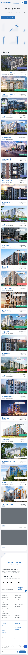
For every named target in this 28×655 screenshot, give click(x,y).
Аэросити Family (6, 611)
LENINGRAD (17, 617)
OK (22, 652)
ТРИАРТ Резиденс (6, 617)
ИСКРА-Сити (18, 597)
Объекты (4, 623)
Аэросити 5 (5, 602)
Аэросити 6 (5, 604)
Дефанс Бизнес (18, 602)
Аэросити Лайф (6, 615)
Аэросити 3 (5, 597)
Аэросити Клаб (5, 613)
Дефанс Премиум (19, 604)
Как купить (4, 628)
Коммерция (17, 623)
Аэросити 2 (5, 595)
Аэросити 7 (5, 606)
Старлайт (17, 599)
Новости (4, 632)
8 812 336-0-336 (16, 2)
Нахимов (18, 612)
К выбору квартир (8, 17)
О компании (4, 625)
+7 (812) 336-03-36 (7, 576)
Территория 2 (18, 615)
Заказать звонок (16, 3)
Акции (3, 630)
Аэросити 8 (5, 608)
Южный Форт (18, 595)
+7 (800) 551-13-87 (11, 578)
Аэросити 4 (5, 599)
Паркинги (17, 631)
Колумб (18, 609)
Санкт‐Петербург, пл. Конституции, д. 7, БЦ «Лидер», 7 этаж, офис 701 (11, 572)
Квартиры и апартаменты (18, 626)
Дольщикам (17, 629)
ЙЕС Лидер (17, 606)
